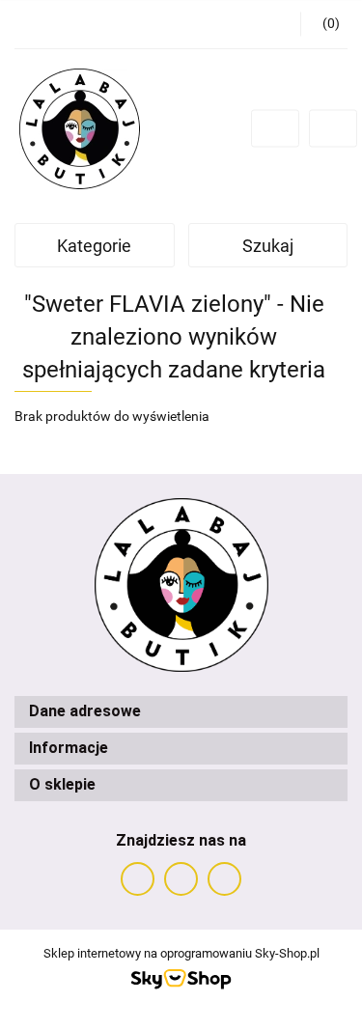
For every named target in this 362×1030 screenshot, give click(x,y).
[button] (181, 712)
